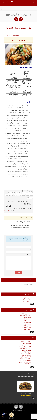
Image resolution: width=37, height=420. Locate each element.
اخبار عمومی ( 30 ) (26, 314)
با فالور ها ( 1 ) (27, 326)
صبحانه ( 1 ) (28, 364)
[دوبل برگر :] (25, 386)
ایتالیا (9, 192)
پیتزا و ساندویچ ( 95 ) (25, 348)
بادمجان (11, 195)
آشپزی (7, 35)
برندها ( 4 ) (28, 324)
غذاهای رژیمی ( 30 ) (25, 359)
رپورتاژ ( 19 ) (27, 329)
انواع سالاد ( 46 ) (26, 345)
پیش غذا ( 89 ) (27, 352)
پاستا (13, 192)
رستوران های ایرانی (20, 410)
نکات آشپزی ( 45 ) (26, 357)
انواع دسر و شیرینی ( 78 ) (24, 347)
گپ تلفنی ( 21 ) (27, 301)
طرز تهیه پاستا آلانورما (18, 40)
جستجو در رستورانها (26, 395)
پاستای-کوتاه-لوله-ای (19, 195)
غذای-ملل (18, 192)
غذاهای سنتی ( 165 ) (25, 342)
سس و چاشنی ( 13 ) (25, 360)
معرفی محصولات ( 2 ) (25, 327)
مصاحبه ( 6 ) (27, 322)
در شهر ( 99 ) (27, 298)
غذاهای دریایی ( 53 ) (25, 353)
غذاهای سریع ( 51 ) (26, 350)
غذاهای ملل (15, 35)
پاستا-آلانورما (29, 195)
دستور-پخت (29, 192)
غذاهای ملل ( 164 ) (26, 343)
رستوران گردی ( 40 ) (26, 300)
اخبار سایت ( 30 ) (26, 319)
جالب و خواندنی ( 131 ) (25, 321)
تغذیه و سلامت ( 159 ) (25, 315)
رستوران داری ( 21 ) (26, 317)
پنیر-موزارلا (30, 198)
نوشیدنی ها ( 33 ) (26, 355)
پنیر (7, 195)
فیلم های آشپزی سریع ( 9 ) (24, 362)
